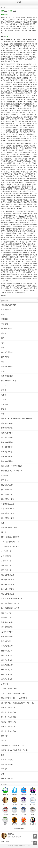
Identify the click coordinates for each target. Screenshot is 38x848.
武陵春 (3, 400)
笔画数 (32, 814)
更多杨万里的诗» (7, 779)
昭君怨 (3, 395)
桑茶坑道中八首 (7, 646)
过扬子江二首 (6, 613)
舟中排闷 (4, 684)
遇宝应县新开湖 (7, 764)
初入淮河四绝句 (7, 622)
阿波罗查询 (18, 842)
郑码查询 (14, 814)
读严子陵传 (5, 357)
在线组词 (14, 794)
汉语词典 (14, 804)
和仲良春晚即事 (7, 442)
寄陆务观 (4, 324)
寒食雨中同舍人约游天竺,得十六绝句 (14, 750)
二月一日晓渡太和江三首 (10, 537)
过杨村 (3, 333)
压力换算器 (33, 824)
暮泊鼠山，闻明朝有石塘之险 (11, 598)
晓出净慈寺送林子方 (8, 305)
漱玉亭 (3, 741)
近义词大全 (33, 794)
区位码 (5, 824)
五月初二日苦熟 (7, 760)
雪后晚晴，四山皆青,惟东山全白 (12, 745)
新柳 (2, 338)
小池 (2, 371)
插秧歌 (3, 532)
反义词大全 (23, 794)
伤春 (2, 314)
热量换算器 (23, 824)
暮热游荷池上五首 (7, 499)
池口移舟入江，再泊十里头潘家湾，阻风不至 (17, 703)
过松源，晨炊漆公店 (8, 707)
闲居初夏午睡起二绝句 (9, 527)
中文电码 (32, 804)
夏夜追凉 (4, 480)
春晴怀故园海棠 (7, 328)
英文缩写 (5, 794)
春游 (2, 414)
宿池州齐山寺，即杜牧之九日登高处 (14, 698)
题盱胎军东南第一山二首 (10, 603)
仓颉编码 (5, 814)
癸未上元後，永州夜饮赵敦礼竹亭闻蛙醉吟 (16, 418)
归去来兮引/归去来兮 (8, 381)
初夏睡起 (4, 319)
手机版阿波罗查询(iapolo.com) (22, 846)
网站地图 (10, 846)
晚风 (2, 343)
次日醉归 (4, 475)
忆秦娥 (3, 409)
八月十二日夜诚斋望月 (9, 689)
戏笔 (2, 362)
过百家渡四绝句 (7, 423)
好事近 (3, 390)
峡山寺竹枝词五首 (7, 575)
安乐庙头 (4, 769)
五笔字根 (14, 824)
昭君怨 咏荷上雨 (7, 376)
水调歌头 (4, 404)
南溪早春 (4, 736)
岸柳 (2, 774)
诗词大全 (5, 804)
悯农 (2, 755)
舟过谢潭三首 (6, 551)
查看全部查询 (19, 828)
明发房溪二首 (6, 565)
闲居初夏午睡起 (7, 366)
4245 (14, 11)
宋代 (5, 11)
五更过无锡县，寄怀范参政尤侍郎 (13, 693)
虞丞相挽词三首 (7, 485)
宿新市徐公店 (6, 310)
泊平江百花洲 (6, 641)
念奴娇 (3, 385)
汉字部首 (23, 814)
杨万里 (19, 2)
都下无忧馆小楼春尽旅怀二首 (11, 466)
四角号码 (23, 804)
